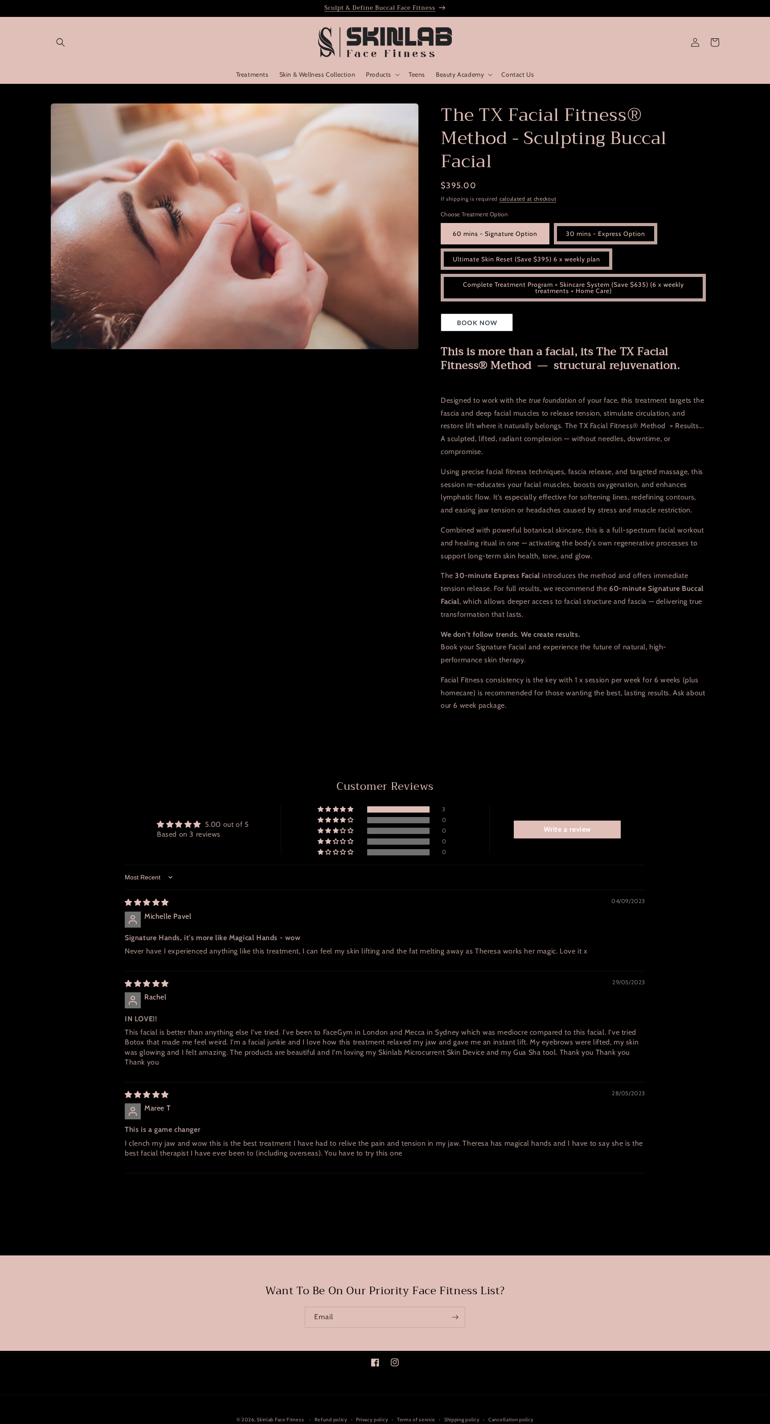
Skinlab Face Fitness (280, 1419)
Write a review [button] (567, 829)
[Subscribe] (455, 1317)
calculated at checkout (528, 198)
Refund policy (331, 1419)
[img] (147, 902)
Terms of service (416, 1419)
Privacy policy (372, 1419)
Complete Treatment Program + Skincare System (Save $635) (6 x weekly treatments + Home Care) (573, 288)
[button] (60, 42)
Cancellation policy (510, 1419)
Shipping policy (462, 1419)
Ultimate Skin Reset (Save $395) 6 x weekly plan (526, 259)
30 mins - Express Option (605, 234)
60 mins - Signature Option (495, 234)
